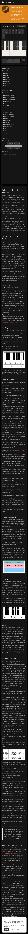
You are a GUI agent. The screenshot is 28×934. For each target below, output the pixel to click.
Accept (6, 929)
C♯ (19, 62)
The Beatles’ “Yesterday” (9, 483)
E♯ (12, 143)
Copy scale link (21, 26)
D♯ (10, 143)
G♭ (8, 59)
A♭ (12, 59)
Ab (17, 148)
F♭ (12, 148)
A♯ (19, 143)
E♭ (14, 59)
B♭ (16, 59)
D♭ (10, 59)
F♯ (16, 62)
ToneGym (9, 2)
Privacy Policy (19, 929)
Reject (12, 929)
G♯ (17, 143)
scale (9, 27)
